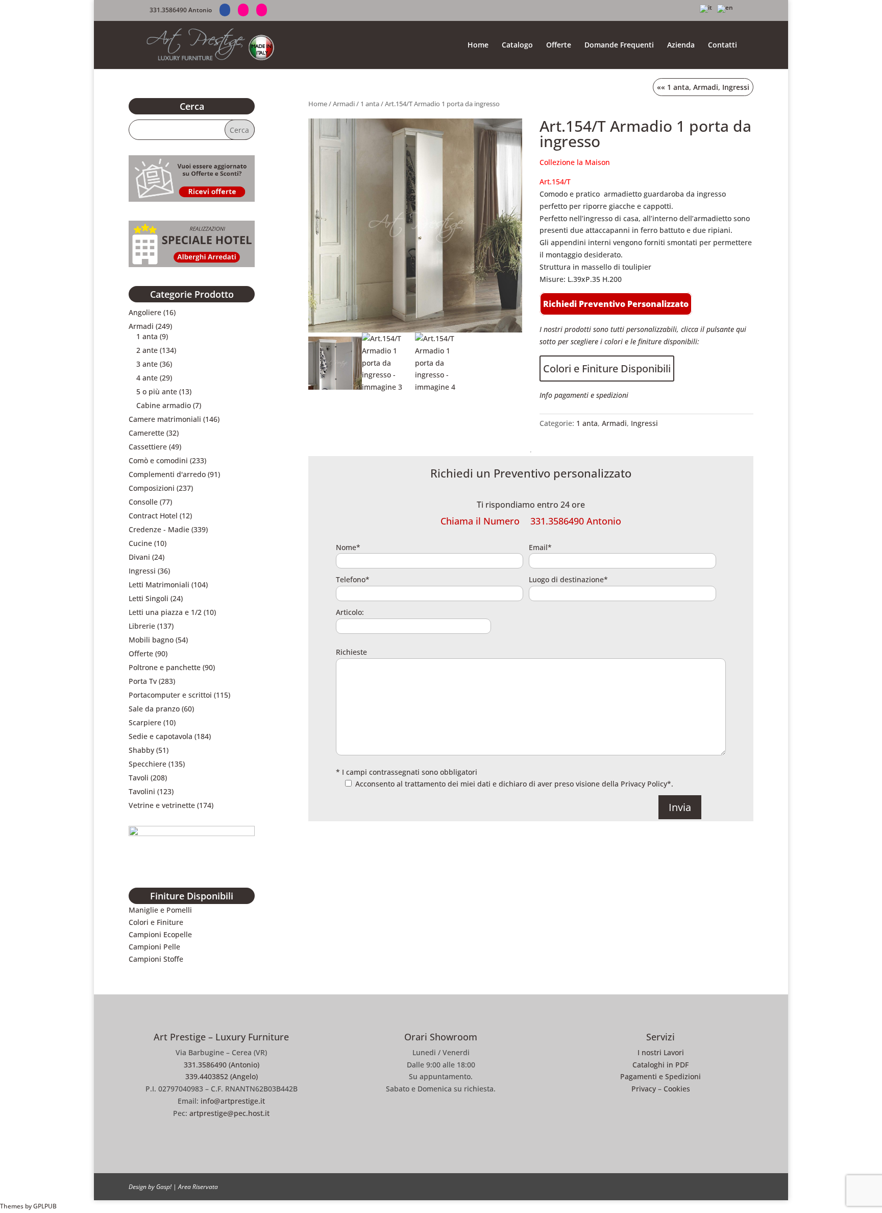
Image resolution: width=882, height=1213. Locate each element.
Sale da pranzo (154, 708)
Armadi (344, 103)
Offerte (558, 45)
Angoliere (145, 312)
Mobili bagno (151, 640)
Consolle (143, 502)
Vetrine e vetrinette (162, 805)
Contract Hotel (153, 515)
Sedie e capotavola (160, 736)
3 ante (147, 364)
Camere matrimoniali (165, 419)
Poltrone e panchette (165, 667)
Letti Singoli (148, 598)
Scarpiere (145, 722)
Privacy (643, 1088)
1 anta (369, 103)
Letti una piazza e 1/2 (165, 612)
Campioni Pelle (154, 947)
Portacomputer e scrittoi (170, 695)
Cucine (140, 543)
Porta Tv (143, 681)
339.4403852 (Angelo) (221, 1076)
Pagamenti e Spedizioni (660, 1076)
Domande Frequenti (619, 45)
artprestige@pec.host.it (229, 1113)
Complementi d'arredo (167, 474)
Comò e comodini (158, 460)
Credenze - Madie (159, 529)
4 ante (147, 378)
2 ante (147, 350)
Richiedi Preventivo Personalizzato (616, 304)
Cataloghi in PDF (660, 1064)
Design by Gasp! (150, 1186)
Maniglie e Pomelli (160, 910)
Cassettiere (148, 446)
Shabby (141, 750)
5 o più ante (156, 391)
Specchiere (147, 764)
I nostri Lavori (661, 1052)
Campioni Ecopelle (160, 934)
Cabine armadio (163, 405)
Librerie (142, 626)
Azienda (681, 45)
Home (478, 45)
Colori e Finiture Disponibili (607, 368)
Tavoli (139, 777)
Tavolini (142, 791)
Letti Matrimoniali (159, 584)
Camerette (146, 433)
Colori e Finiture (156, 922)
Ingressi (735, 87)
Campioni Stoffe (156, 959)
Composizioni (152, 488)
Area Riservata (198, 1186)
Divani (139, 557)
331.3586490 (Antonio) (221, 1064)
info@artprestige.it (233, 1101)
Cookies (677, 1088)
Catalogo (517, 45)
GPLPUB (45, 1206)
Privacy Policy (644, 784)
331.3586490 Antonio (181, 10)
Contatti (722, 45)
